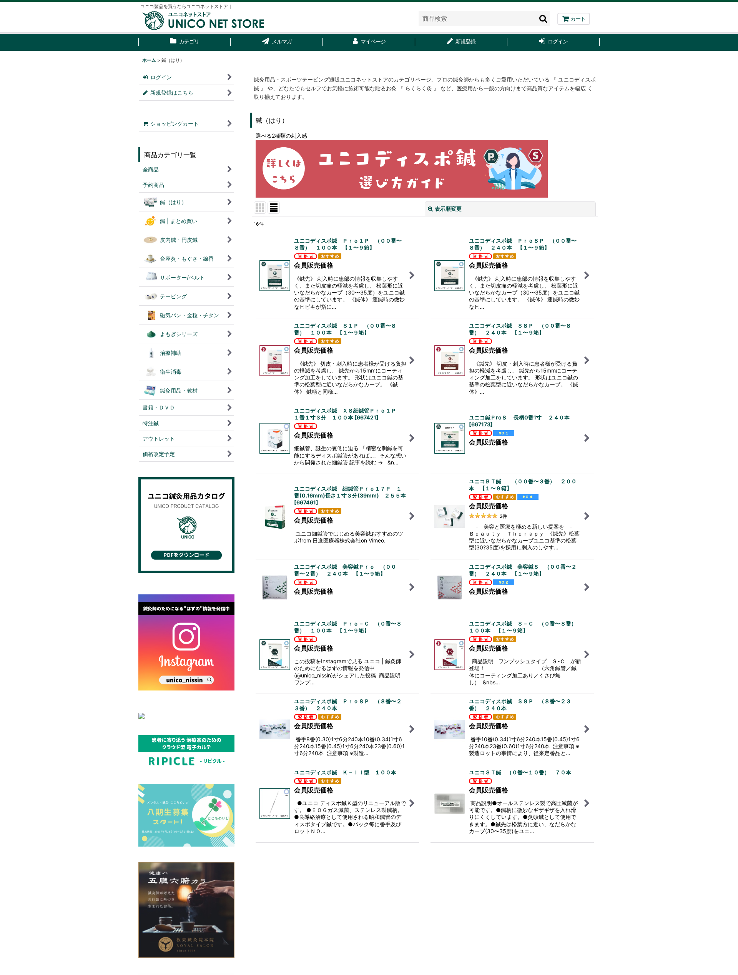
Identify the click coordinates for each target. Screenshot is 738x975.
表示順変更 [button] (448, 208)
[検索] (543, 18)
